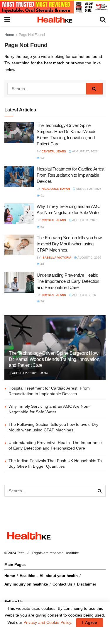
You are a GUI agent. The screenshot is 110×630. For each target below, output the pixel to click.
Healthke (72, 553)
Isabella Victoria (56, 257)
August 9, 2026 (89, 257)
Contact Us (62, 584)
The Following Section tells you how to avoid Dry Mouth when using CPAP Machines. (69, 243)
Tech (21, 553)
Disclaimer (86, 584)
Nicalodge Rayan (56, 188)
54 (42, 226)
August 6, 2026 (84, 295)
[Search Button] (94, 88)
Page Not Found (32, 35)
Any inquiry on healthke (26, 584)
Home (9, 35)
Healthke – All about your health (49, 576)
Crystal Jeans (54, 151)
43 (42, 264)
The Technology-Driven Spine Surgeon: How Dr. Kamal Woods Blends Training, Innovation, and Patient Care (54, 359)
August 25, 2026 (88, 188)
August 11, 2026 (84, 220)
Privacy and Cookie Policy (47, 622)
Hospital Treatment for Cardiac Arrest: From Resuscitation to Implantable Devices (71, 175)
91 (42, 195)
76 (42, 301)
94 (42, 158)
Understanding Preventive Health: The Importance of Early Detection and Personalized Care (68, 281)
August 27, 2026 (85, 151)
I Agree (89, 622)
